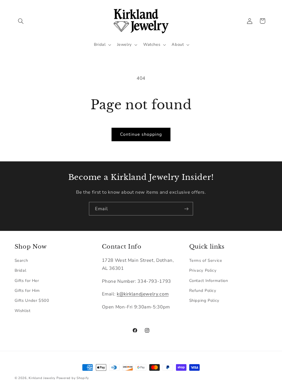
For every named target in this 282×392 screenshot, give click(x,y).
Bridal (20, 270)
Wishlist (23, 310)
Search (21, 260)
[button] (21, 21)
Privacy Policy (203, 270)
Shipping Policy (204, 300)
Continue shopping (141, 134)
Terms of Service (205, 260)
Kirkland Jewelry (42, 378)
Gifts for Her (27, 280)
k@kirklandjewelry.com (143, 294)
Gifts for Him (27, 290)
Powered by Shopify (72, 378)
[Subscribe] (186, 208)
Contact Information (208, 280)
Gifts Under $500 (32, 300)
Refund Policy (202, 290)
